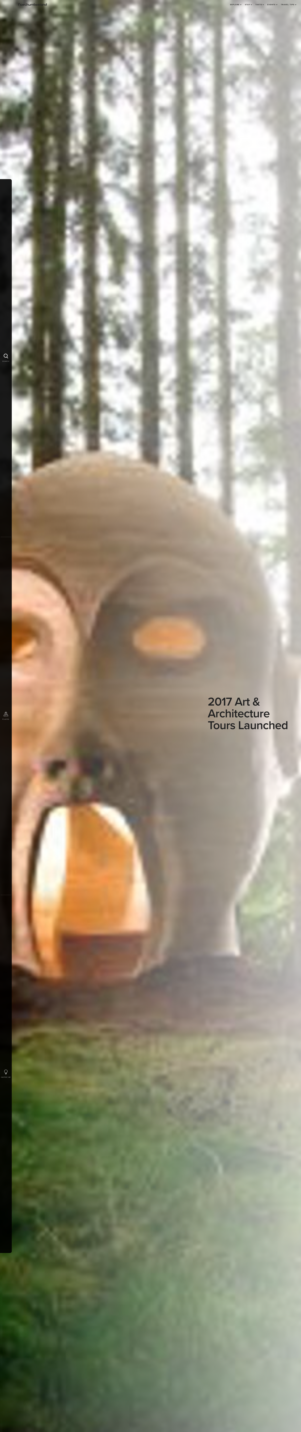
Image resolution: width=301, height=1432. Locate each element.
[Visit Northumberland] (32, 4)
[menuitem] (235, 5)
